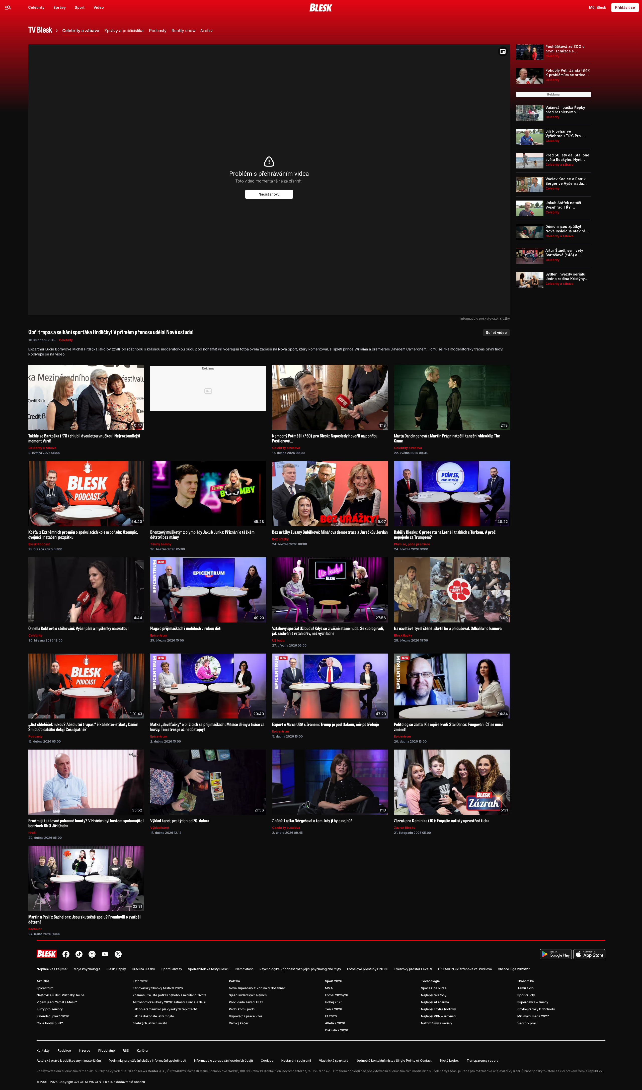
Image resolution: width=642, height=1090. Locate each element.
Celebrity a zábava (42, 448)
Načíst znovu (269, 194)
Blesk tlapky (403, 635)
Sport (80, 7)
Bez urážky (280, 539)
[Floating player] (503, 51)
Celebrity (36, 7)
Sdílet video (496, 332)
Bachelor (35, 929)
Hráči (32, 833)
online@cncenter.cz (291, 1071)
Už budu (278, 640)
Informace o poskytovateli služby (485, 318)
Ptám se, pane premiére (412, 544)
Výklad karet (159, 828)
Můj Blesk (597, 7)
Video (99, 7)
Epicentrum (158, 635)
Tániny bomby (160, 544)
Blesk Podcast (39, 544)
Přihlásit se (625, 7)
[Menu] (8, 8)
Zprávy (59, 7)
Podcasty (35, 736)
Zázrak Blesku (404, 828)
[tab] (43, 30)
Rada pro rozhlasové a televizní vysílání (491, 1071)
